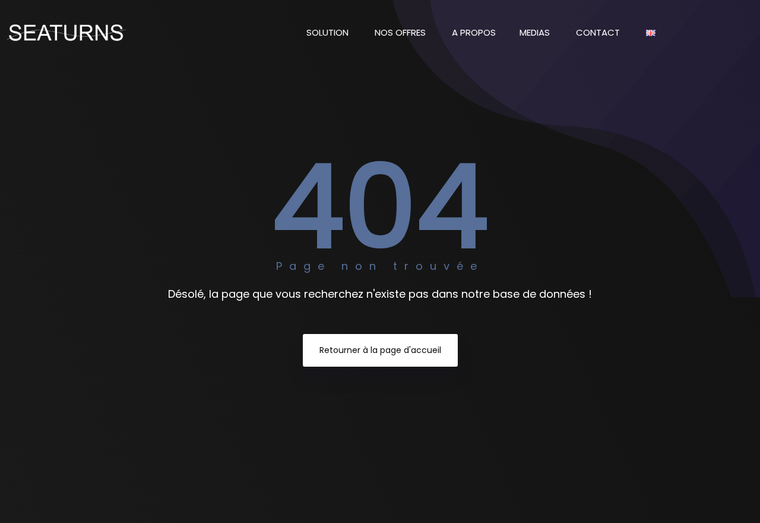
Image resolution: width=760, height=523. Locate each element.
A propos (474, 32)
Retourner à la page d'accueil (380, 350)
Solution (328, 32)
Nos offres (401, 32)
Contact (599, 32)
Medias (536, 32)
